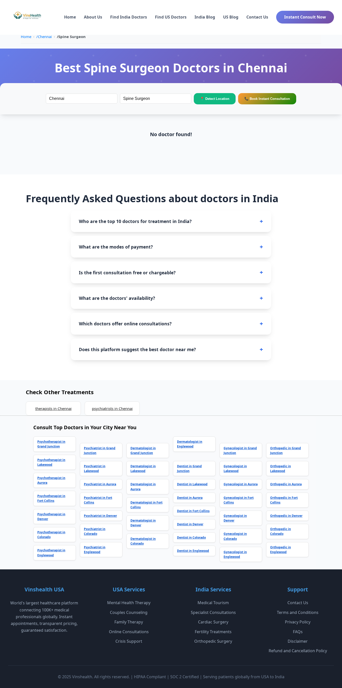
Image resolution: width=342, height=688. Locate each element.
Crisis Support (128, 641)
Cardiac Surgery (213, 622)
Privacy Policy (297, 622)
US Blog (230, 17)
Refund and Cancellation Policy (298, 650)
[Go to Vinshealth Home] (27, 17)
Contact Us (257, 17)
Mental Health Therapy (128, 602)
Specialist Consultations (213, 612)
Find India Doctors (128, 17)
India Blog (205, 17)
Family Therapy (128, 622)
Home (70, 17)
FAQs (298, 631)
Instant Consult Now (305, 17)
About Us (93, 17)
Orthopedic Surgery (213, 641)
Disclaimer (298, 641)
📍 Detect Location (214, 99)
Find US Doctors (171, 17)
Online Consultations (129, 631)
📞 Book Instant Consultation (267, 99)
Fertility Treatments (213, 631)
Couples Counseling (128, 612)
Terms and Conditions (297, 612)
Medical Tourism (213, 602)
